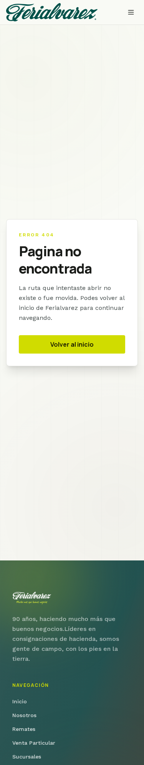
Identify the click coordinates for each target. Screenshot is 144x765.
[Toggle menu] (131, 12)
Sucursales (26, 757)
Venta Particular (33, 743)
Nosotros (24, 715)
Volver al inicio (72, 344)
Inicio (19, 701)
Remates (23, 729)
